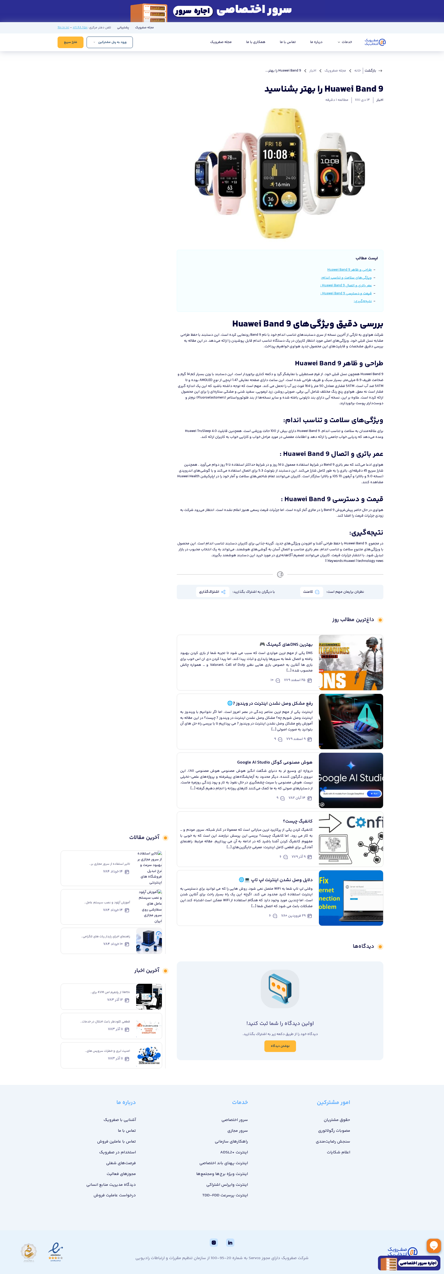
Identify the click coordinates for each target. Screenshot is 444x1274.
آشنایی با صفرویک (120, 1120)
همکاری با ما (255, 42)
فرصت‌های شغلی (121, 1163)
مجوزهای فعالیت (121, 1174)
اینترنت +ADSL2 (234, 1152)
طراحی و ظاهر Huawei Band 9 (349, 270)
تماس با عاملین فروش (116, 1141)
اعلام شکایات (338, 1152)
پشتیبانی (123, 27)
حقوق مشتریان (337, 1120)
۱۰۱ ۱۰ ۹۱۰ (63, 27)
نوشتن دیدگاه (280, 1046)
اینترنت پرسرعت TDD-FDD (225, 1195)
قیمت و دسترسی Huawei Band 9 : (346, 293)
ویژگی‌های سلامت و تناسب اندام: (346, 278)
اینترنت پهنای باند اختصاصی (223, 1163)
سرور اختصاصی (234, 1120)
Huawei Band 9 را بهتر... (283, 71)
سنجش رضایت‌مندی (333, 1141)
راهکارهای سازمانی (231, 1141)
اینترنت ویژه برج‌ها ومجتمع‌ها (222, 1174)
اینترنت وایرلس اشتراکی (227, 1185)
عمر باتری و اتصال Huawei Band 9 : (346, 285)
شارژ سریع (70, 42)
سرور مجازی (237, 1131)
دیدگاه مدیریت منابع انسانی (111, 1185)
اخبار (312, 71)
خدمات (346, 42)
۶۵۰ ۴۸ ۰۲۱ (80, 27)
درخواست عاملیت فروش (115, 1195)
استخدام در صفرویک (117, 1152)
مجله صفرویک (144, 27)
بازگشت (370, 71)
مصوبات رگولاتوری (334, 1131)
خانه (357, 71)
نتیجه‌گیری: (363, 301)
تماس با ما (288, 42)
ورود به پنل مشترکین (112, 42)
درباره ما (316, 42)
